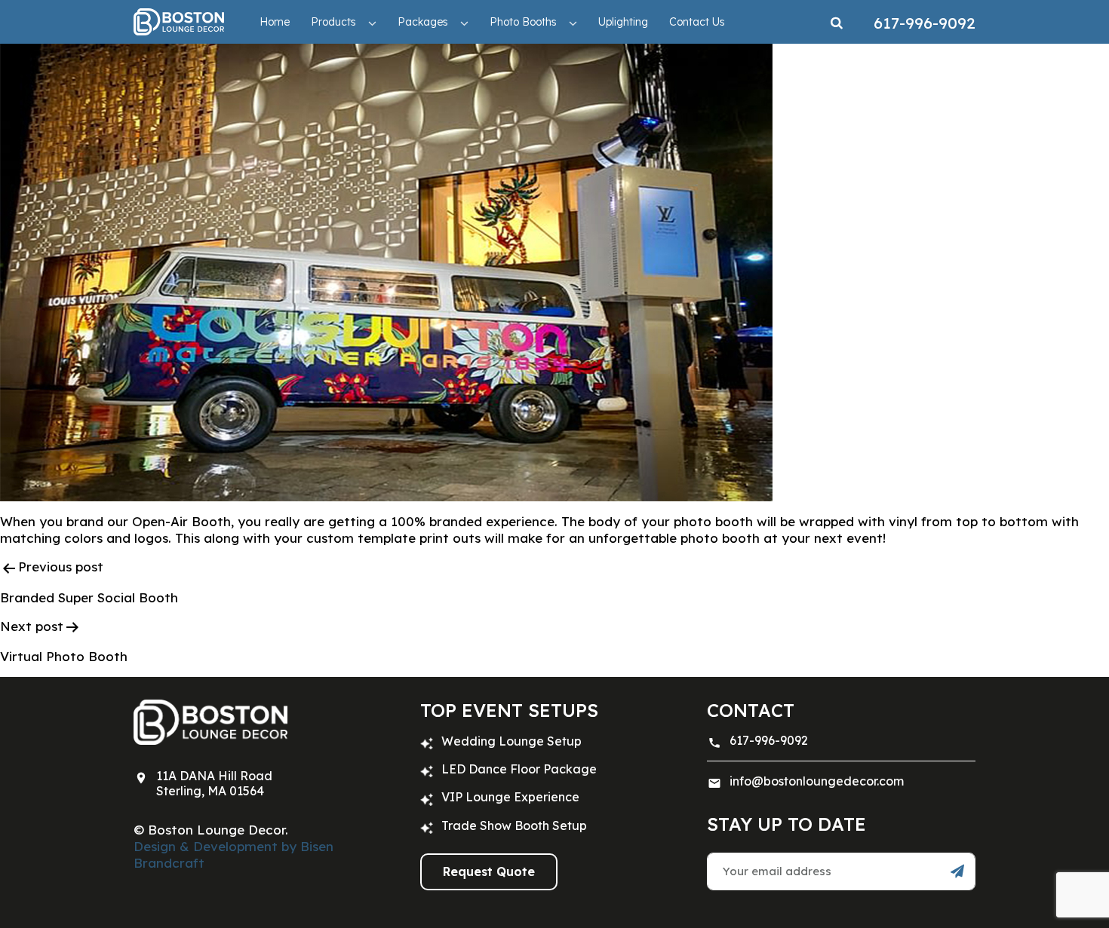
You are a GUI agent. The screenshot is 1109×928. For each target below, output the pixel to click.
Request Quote (489, 871)
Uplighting (623, 22)
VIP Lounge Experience (510, 796)
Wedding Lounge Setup (511, 741)
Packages (423, 22)
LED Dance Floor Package (519, 768)
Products (333, 22)
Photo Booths (523, 22)
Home (275, 22)
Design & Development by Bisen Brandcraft (233, 854)
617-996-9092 (769, 740)
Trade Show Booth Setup (514, 825)
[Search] (836, 21)
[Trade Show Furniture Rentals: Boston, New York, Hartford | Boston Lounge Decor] (179, 21)
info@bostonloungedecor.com (817, 781)
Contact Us (697, 22)
